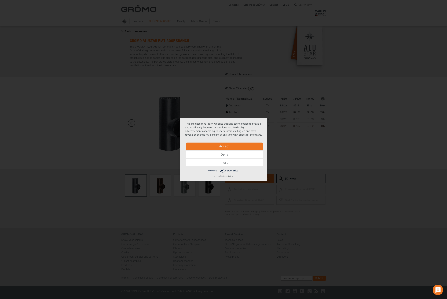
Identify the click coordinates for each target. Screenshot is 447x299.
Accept (224, 146)
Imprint (217, 176)
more (224, 162)
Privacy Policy (227, 176)
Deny (224, 154)
